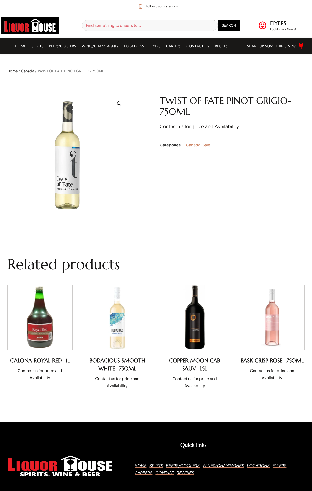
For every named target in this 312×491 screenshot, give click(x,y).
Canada (27, 71)
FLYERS (278, 23)
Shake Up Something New (271, 46)
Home (20, 46)
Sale (206, 144)
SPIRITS (37, 46)
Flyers (155, 46)
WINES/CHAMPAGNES (100, 46)
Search (229, 25)
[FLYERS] (262, 25)
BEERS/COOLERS (62, 46)
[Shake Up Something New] (301, 46)
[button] (119, 103)
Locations (134, 46)
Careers (173, 46)
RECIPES (221, 46)
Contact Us (197, 46)
